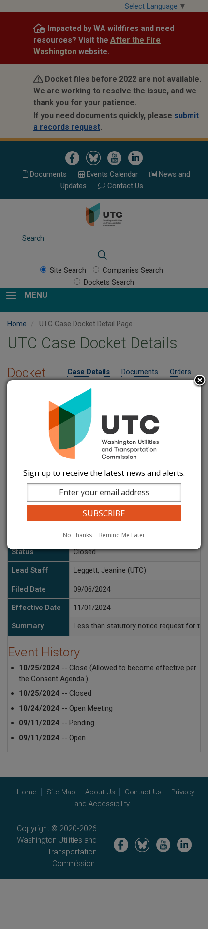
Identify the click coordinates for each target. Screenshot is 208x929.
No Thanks (77, 535)
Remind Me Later (122, 535)
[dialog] (104, 464)
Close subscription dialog (200, 381)
